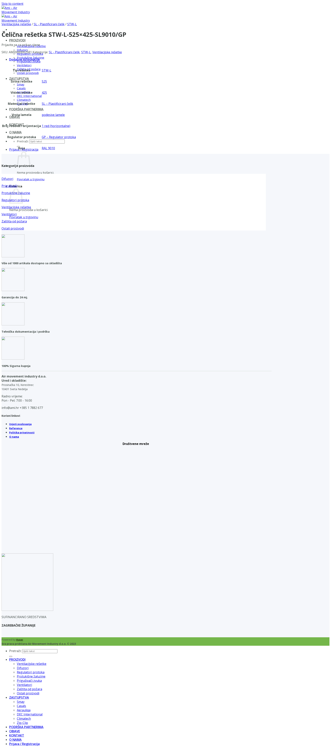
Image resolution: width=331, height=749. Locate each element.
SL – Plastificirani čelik (57, 104)
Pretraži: (23, 141)
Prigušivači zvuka (29, 680)
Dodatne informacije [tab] (24, 59)
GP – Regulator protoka (59, 137)
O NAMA (15, 132)
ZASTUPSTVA (19, 78)
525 (44, 81)
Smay (20, 84)
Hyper (19, 639)
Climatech (24, 100)
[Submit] (10, 656)
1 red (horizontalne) (56, 126)
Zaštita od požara (29, 689)
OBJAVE (14, 117)
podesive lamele (53, 115)
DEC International (29, 96)
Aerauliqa (23, 710)
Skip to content (12, 4)
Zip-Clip (22, 723)
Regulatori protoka (30, 672)
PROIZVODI (17, 40)
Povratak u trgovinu (30, 179)
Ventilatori (24, 65)
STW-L (72, 24)
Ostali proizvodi (28, 73)
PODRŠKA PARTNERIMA (26, 109)
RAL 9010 (48, 148)
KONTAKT (16, 735)
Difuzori (23, 668)
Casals (21, 88)
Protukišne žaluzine (31, 676)
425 (44, 92)
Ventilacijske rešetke (16, 24)
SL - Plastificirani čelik (49, 24)
